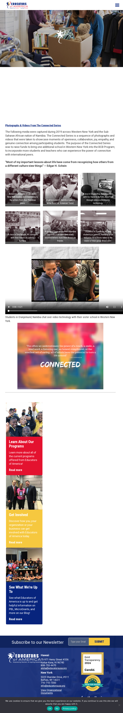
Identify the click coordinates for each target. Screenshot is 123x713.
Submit (99, 641)
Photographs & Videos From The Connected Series (33, 125)
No (57, 708)
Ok (49, 708)
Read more (15, 470)
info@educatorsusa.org (53, 685)
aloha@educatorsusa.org (54, 668)
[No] (119, 705)
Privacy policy (69, 708)
